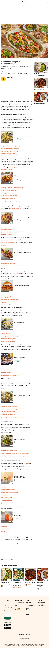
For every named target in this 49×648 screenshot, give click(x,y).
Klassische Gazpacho (5, 333)
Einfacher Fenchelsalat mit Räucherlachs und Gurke (12, 151)
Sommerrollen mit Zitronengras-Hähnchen (10, 336)
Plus (17, 609)
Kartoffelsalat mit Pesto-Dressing (8, 411)
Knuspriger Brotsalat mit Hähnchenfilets (9, 409)
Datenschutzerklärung (30, 605)
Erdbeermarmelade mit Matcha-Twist (9, 195)
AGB (27, 604)
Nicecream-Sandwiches (6, 369)
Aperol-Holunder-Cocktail (6, 497)
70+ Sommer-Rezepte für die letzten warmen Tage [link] (24, 22)
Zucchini (3, 124)
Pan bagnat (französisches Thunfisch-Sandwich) (11, 340)
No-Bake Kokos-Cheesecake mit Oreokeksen (10, 375)
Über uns (17, 604)
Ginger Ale (3, 531)
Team (16, 605)
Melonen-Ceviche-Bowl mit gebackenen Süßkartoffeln (12, 189)
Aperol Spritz (3, 487)
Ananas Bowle (4, 494)
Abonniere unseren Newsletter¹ (8, 611)
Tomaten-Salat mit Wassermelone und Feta (10, 148)
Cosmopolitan (4, 503)
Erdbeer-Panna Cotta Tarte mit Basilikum (10, 190)
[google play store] (8, 628)
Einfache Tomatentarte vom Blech (8, 153)
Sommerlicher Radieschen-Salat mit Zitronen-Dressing (12, 150)
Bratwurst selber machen (6, 229)
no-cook (28, 314)
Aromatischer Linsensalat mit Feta (8, 414)
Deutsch (27, 614)
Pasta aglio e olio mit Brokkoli (7, 455)
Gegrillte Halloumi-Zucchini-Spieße (8, 263)
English (31, 614)
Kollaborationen (18, 606)
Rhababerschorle (4, 526)
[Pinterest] (9, 608)
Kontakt (27, 608)
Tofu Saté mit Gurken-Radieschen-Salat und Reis (11, 265)
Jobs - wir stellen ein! (19, 602)
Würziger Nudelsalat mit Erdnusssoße (9, 450)
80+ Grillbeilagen (15, 208)
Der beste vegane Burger (6, 296)
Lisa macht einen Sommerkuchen (8, 198)
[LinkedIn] (12, 608)
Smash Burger (4, 302)
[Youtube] (5, 608)
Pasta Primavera (4, 452)
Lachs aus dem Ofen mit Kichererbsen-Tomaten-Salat (12, 408)
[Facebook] (5, 606)
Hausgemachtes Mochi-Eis (6, 372)
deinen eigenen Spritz (18, 468)
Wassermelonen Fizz (5, 499)
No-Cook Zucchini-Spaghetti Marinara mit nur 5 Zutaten (13, 335)
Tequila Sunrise (4, 495)
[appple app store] (8, 625)
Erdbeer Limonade (5, 529)
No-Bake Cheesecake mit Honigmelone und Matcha (12, 374)
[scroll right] (48, 575)
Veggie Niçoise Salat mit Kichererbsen (9, 406)
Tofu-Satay (3, 245)
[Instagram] (9, 606)
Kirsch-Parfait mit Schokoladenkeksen (9, 193)
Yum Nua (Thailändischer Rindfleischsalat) (10, 413)
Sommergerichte (11, 22)
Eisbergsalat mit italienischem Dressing (9, 155)
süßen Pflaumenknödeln (6, 169)
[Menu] (1, 2)
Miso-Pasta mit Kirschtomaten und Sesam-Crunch (11, 147)
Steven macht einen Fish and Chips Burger (10, 301)
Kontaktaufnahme (40, 605)
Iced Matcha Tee (4, 533)
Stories (2, 22)
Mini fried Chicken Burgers (6, 297)
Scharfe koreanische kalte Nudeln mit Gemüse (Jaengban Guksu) (15, 453)
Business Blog (40, 604)
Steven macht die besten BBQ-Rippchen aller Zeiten (12, 231)
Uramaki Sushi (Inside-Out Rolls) (8, 341)
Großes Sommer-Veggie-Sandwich (8, 338)
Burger (19, 273)
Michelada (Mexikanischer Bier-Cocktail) (9, 492)
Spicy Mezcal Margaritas (6, 502)
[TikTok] (12, 606)
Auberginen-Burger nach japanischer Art (9, 299)
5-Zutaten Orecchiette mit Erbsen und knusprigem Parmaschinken (15, 456)
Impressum (28, 602)
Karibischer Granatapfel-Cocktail (8, 489)
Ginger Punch (4, 491)
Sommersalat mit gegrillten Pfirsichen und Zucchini (12, 187)
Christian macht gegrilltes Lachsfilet (8, 232)
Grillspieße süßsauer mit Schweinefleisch (9, 228)
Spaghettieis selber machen (7, 370)
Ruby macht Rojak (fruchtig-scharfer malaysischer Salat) (13, 417)
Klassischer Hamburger (6, 304)
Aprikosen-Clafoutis (5, 192)
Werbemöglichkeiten (41, 602)
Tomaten (18, 124)
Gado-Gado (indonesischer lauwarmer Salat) (10, 416)
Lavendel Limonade (5, 528)
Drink (27, 463)
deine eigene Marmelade (13, 167)
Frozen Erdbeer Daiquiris (6, 500)
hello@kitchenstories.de (24, 638)
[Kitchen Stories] (24, 2)
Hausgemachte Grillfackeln (6, 234)
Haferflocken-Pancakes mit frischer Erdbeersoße (11, 197)
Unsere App (17, 608)
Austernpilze (5, 240)
